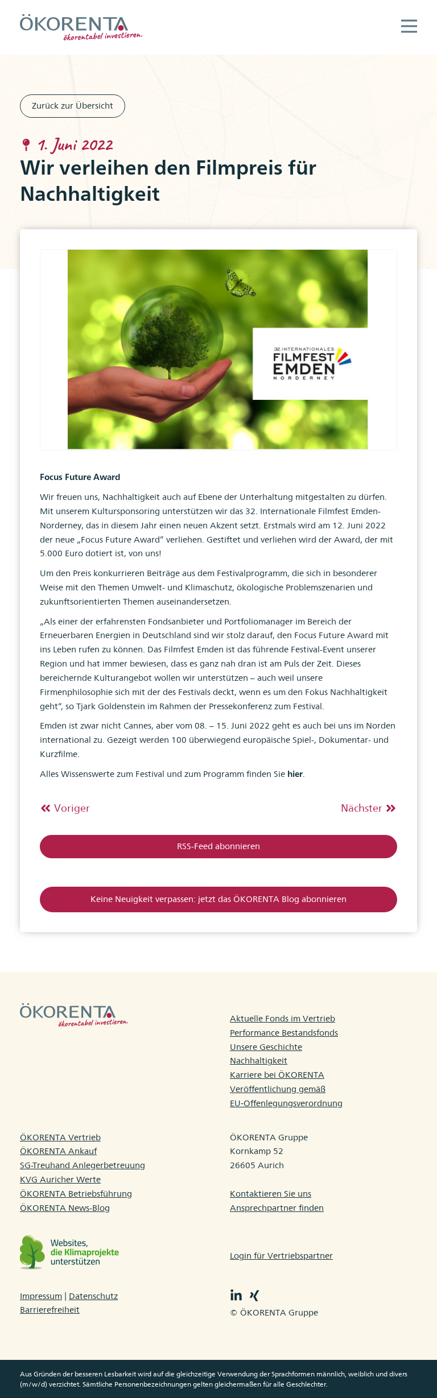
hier (295, 773)
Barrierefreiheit (50, 1309)
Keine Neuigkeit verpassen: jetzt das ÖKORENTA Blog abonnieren (218, 899)
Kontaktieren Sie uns (270, 1193)
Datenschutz (93, 1296)
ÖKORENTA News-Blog (65, 1208)
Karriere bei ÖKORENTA (277, 1074)
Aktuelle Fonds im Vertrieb (282, 1018)
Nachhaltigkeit (258, 1060)
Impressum (41, 1296)
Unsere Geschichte (266, 1047)
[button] (409, 27)
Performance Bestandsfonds (284, 1032)
